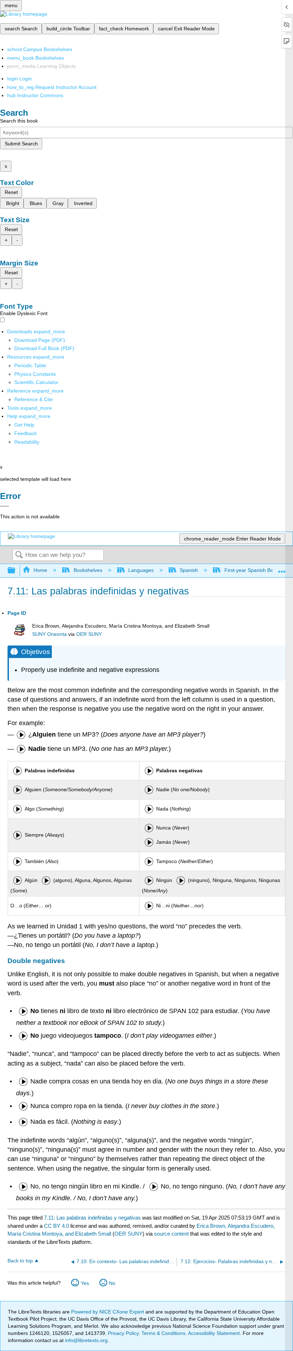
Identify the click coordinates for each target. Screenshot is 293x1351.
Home (40, 570)
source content (171, 1234)
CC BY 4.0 (56, 1226)
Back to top (20, 1260)
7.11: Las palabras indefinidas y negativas (92, 1218)
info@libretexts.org (86, 1340)
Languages (141, 570)
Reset (11, 192)
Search (19, 555)
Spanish (188, 570)
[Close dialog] (4, 506)
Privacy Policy (123, 1333)
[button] (25, 433)
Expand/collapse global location (282, 568)
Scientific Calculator (36, 382)
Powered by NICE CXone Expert (108, 1312)
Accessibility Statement (214, 1333)
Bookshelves (87, 570)
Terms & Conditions (163, 1333)
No (112, 1283)
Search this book (19, 121)
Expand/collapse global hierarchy (16, 570)
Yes (85, 1283)
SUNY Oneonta (49, 634)
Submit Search (21, 143)
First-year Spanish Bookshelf (256, 570)
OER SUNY (89, 634)
